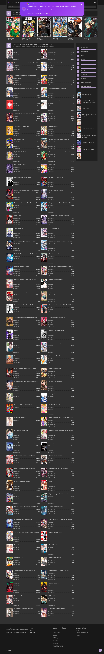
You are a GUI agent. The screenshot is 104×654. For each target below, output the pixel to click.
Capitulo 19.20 (52, 426)
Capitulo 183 (52, 598)
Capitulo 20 (51, 84)
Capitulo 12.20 (17, 78)
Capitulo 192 (52, 159)
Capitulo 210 (52, 248)
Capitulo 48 (51, 526)
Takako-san (17, 101)
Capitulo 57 (51, 67)
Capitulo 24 (51, 207)
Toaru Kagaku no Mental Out (21, 126)
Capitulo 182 (52, 600)
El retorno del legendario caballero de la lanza (60, 241)
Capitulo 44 (16, 371)
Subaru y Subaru (53, 126)
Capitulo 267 (17, 146)
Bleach (70, 38)
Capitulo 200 (17, 269)
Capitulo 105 (52, 484)
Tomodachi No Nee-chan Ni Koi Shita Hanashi (25, 317)
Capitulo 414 (52, 511)
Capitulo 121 (17, 169)
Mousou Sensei (53, 75)
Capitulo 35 (16, 118)
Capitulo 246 (17, 490)
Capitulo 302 (17, 192)
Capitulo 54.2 (52, 435)
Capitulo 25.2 (17, 284)
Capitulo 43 (16, 373)
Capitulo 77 (51, 322)
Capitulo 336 (52, 59)
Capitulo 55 (51, 72)
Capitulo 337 (52, 55)
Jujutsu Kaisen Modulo (86, 86)
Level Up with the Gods (86, 82)
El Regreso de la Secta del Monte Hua (58, 468)
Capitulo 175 (52, 475)
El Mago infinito (53, 595)
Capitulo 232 (17, 350)
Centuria (16, 583)
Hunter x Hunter (26, 38)
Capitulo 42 (51, 129)
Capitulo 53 (16, 301)
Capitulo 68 (51, 386)
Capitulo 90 (51, 258)
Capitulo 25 (51, 110)
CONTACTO (78, 635)
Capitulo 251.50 (17, 72)
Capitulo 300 (17, 197)
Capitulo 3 (51, 169)
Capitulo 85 (51, 199)
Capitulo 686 (71, 39)
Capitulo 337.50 (52, 52)
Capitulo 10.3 (17, 471)
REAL (50, 481)
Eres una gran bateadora (55, 355)
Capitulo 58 (51, 65)
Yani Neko (51, 113)
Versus (16, 494)
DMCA (77, 630)
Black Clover (84, 70)
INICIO (31, 630)
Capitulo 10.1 (17, 475)
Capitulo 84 (51, 496)
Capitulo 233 (17, 348)
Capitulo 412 (52, 516)
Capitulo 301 (17, 195)
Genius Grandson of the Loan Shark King (59, 570)
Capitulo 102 (52, 488)
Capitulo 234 (17, 345)
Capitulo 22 (51, 80)
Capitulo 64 (51, 224)
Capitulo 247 (17, 488)
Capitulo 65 (51, 222)
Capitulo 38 (16, 307)
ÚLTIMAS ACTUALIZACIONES (36, 634)
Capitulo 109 (17, 445)
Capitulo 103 (52, 486)
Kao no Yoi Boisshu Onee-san (56, 330)
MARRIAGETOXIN (18, 557)
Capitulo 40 (51, 133)
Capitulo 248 (17, 486)
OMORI (16, 330)
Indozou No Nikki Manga (55, 557)
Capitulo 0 (16, 420)
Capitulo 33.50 (17, 503)
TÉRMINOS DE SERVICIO (82, 632)
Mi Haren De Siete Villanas (55, 381)
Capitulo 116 (52, 573)
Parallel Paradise (53, 50)
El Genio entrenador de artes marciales (59, 139)
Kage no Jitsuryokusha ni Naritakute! (58, 494)
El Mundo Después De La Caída (22, 481)
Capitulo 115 (52, 575)
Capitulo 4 (16, 59)
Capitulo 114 (52, 577)
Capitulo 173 (52, 116)
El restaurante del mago (55, 368)
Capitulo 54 (16, 299)
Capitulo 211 (52, 246)
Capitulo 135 (17, 256)
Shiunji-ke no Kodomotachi (56, 279)
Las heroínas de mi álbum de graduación (24, 455)
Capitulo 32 (16, 123)
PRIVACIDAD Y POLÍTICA (81, 634)
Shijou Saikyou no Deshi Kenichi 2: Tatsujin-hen (61, 417)
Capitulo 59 (16, 384)
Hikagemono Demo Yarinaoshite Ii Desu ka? (60, 203)
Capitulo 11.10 (17, 84)
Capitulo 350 (17, 161)
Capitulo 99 (51, 564)
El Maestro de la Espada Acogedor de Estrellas (26, 253)
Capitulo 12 (51, 93)
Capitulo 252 (17, 69)
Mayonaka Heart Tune (54, 292)
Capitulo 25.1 (17, 286)
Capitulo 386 (40, 39)
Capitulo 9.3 (17, 477)
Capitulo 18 (16, 322)
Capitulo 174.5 (17, 567)
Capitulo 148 (52, 371)
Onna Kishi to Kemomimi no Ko (57, 317)
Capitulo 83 (51, 499)
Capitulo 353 (17, 154)
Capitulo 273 (17, 362)
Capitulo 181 (52, 603)
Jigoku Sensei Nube (19, 139)
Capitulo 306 (52, 235)
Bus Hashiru (17, 545)
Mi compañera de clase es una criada (23, 608)
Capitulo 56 (51, 69)
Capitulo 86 (51, 197)
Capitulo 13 (51, 333)
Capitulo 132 (17, 263)
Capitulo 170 (52, 123)
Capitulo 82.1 (52, 503)
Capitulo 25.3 (17, 282)
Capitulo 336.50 (52, 57)
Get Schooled (84, 74)
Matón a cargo (17, 215)
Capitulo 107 (17, 450)
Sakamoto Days (10, 38)
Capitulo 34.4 (17, 129)
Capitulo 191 (52, 161)
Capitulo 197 (17, 220)
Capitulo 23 (51, 78)
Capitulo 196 (17, 222)
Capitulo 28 (51, 103)
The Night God (52, 394)
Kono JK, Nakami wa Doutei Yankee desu (24, 468)
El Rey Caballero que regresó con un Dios (24, 241)
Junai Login (52, 164)
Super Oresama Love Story (56, 532)
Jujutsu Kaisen (87, 38)
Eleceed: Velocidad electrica (56, 506)
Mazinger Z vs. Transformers (56, 177)
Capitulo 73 (51, 288)
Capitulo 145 (52, 377)
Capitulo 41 (51, 131)
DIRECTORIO (15, 2)
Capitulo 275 (17, 358)
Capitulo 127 (52, 144)
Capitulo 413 (52, 513)
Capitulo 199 (17, 271)
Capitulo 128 (52, 141)
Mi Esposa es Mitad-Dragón (21, 292)
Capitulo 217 (17, 524)
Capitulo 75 (51, 284)
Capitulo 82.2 (52, 501)
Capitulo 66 (51, 220)
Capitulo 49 (51, 524)
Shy (15, 355)
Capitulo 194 (52, 154)
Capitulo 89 (51, 261)
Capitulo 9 (51, 314)
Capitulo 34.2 (17, 133)
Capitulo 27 (51, 105)
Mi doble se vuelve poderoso (56, 190)
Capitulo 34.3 (17, 131)
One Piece (55, 38)
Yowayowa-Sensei (18, 228)
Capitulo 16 (16, 326)
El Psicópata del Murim (55, 443)
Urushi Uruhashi (18, 394)
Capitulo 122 (17, 167)
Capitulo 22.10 (17, 288)
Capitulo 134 (17, 258)
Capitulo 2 (51, 171)
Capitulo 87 (51, 195)
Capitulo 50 (51, 522)
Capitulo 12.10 (17, 80)
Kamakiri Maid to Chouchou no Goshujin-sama (26, 304)
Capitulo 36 (16, 116)
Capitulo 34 (16, 120)
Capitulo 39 (51, 135)
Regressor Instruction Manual (21, 266)
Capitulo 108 (17, 448)
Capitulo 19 (16, 110)
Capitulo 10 (51, 97)
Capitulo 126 (52, 146)
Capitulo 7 (16, 52)
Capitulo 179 (17, 231)
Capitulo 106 (17, 452)
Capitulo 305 (52, 237)
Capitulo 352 (17, 156)
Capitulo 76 (51, 282)
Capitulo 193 (52, 156)
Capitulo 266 (17, 148)
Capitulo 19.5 (52, 424)
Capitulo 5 (16, 57)
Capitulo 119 (17, 174)
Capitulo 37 (16, 309)
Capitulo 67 (51, 218)
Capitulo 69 (51, 384)
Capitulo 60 (51, 585)
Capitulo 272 (9, 39)
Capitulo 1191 (56, 39)
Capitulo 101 (52, 490)
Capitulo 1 (51, 174)
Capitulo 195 (17, 224)
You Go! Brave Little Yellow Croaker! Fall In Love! (26, 532)
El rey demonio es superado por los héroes (25, 368)
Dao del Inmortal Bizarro (55, 253)
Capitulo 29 (51, 460)
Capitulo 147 (52, 373)
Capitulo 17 (16, 324)
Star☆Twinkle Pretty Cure (55, 404)
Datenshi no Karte (18, 50)
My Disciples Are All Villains (21, 152)
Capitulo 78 (51, 320)
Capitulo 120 (17, 171)
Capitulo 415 (52, 509)
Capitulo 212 (52, 243)
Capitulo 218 (17, 522)
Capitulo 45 (16, 573)
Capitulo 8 (51, 350)
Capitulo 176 (17, 237)
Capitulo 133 (17, 261)
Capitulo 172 (52, 118)
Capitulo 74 (51, 286)
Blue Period (83, 78)
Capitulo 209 (52, 250)
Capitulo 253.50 (17, 65)
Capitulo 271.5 (87, 39)
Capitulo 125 (52, 148)
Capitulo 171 (52, 120)
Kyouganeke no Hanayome (55, 455)
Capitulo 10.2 (17, 473)
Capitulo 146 (52, 375)
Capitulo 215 (17, 528)
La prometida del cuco (54, 228)
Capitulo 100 (52, 562)
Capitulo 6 (16, 55)
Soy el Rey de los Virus (20, 164)
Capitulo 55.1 (52, 433)
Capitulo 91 (51, 256)
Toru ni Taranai (53, 545)
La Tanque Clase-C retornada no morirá (59, 215)
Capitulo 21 (51, 82)
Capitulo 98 (51, 567)
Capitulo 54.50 (17, 97)
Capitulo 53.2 (52, 439)
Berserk (39, 38)
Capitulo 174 (52, 477)
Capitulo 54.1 (52, 437)
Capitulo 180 (52, 605)
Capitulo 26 (51, 108)
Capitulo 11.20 (17, 82)
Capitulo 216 (17, 526)
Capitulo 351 (17, 159)
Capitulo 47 (51, 269)
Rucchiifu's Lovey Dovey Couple (22, 177)
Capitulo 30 (51, 458)
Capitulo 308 (52, 231)
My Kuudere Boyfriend (20, 417)
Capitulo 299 (17, 199)
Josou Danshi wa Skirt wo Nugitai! (57, 88)
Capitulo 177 (17, 235)
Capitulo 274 (17, 360)
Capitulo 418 (25, 39)
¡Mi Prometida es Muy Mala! (21, 430)
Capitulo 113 (52, 579)
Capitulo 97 (16, 592)
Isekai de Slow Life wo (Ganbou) (57, 62)
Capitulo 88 (51, 192)
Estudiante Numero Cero (55, 101)
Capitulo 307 (52, 233)
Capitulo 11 (51, 95)
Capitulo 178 (17, 233)
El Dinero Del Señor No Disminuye (23, 519)
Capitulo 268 (17, 144)
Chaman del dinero (54, 583)
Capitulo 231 (17, 352)
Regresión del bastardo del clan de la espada (25, 443)
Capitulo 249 (17, 484)
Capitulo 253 (17, 67)
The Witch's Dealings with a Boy (57, 608)
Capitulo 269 (17, 141)
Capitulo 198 (17, 218)
